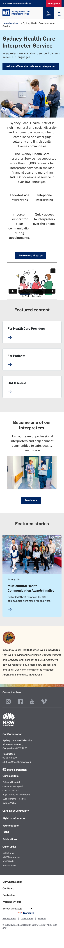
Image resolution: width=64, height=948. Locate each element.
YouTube (32, 701)
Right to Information (14, 818)
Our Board (8, 888)
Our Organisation (12, 881)
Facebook (20, 701)
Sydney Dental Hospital (14, 799)
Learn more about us (31, 255)
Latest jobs (8, 853)
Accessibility (9, 918)
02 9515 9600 (9, 757)
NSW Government (11, 857)
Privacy (42, 918)
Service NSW (9, 865)
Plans (5, 831)
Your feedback (10, 825)
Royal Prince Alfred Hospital (16, 794)
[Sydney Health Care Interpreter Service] (32, 13)
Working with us (11, 901)
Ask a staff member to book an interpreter (30, 66)
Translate (28, 912)
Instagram (8, 701)
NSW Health (8, 861)
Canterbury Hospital (12, 786)
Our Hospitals (10, 775)
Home (5, 23)
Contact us (8, 895)
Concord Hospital (11, 790)
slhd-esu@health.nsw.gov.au (16, 762)
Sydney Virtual (9, 803)
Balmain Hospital (11, 782)
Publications (9, 839)
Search (49, 15)
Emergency (54, 3)
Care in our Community (15, 810)
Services (13, 23)
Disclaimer (27, 918)
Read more (31, 500)
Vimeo (44, 701)
